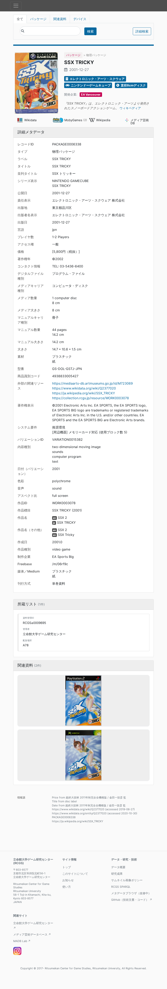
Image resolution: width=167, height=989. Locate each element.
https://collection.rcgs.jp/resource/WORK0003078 (90, 398)
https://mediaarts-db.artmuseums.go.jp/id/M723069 (92, 383)
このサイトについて (75, 873)
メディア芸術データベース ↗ (32, 934)
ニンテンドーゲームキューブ (90, 85)
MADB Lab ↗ (22, 941)
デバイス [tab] (79, 19)
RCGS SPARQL (121, 886)
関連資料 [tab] (59, 19)
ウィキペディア (130, 108)
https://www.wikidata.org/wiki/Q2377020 (84, 388)
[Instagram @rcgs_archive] (17, 951)
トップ (66, 867)
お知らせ (68, 880)
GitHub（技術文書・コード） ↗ (131, 899)
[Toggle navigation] (16, 6)
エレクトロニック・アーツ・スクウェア (97, 79)
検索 (90, 31)
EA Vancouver (91, 94)
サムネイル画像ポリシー (127, 880)
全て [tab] (20, 19)
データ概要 (118, 867)
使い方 (66, 886)
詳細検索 (141, 31)
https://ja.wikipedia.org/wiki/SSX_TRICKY (83, 393)
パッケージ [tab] (38, 19)
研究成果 (117, 873)
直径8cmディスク (133, 85)
